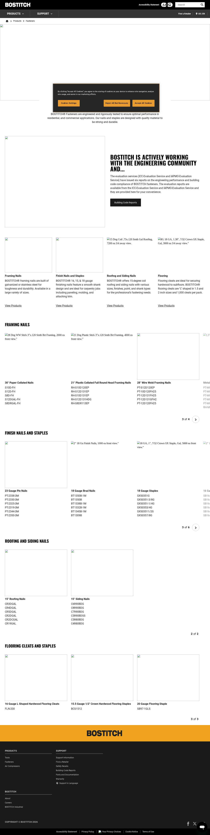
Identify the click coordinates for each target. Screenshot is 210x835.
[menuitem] (15, 14)
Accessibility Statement (149, 5)
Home (7, 21)
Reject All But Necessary (116, 103)
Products (14, 13)
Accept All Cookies (143, 103)
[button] (188, 824)
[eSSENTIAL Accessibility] (167, 4)
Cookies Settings (68, 103)
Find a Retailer (184, 14)
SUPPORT (43, 13)
